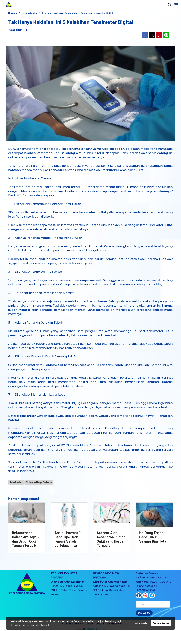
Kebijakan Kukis (43, 624)
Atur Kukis (141, 623)
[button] (168, 5)
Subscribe (144, 612)
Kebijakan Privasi (20, 624)
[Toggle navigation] (176, 5)
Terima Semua (161, 623)
